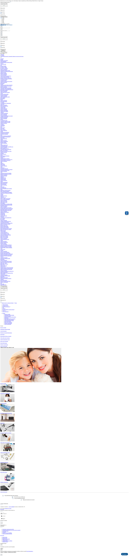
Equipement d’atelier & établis (9, 315)
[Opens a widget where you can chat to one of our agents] (124, 554)
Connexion (2, 54)
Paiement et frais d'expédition (7, 532)
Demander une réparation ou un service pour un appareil (11, 530)
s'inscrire (2, 55)
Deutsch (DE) (2, 8)
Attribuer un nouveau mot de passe (17, 56)
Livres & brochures (7, 316)
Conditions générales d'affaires (7, 540)
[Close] (1, 545)
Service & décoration (7, 324)
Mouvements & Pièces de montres (9, 318)
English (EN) (2, 10)
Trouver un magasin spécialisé (7, 533)
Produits (3, 313)
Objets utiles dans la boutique (9, 319)
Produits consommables (8, 323)
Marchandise (6, 317)
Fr (4, 16)
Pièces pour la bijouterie (8, 322)
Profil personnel (5, 56)
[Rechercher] (1, 29)
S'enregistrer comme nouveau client (8, 529)
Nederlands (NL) (3, 15)
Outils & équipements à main (9, 320)
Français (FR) (2, 47)
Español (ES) (2, 45)
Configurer (5, 552)
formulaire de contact (8, 508)
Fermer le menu (4, 52)
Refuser (2, 552)
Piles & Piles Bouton (7, 321)
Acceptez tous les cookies (12, 552)
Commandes (10, 56)
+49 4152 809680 (11, 506)
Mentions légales (5, 541)
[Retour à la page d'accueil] (6, 25)
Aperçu (1, 56)
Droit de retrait (4, 538)
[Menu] (1, 26)
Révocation (2, 509)
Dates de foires (4, 537)
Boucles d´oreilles (7, 314)
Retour (2, 548)
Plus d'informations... (30, 551)
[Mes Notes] (1, 57)
